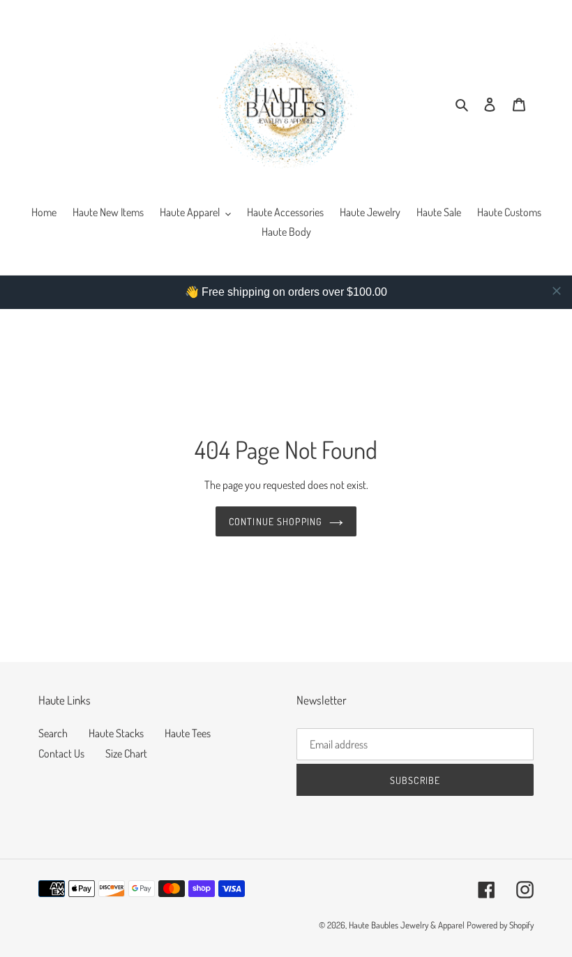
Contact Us (61, 753)
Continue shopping (275, 521)
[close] (556, 290)
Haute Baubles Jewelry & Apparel (407, 924)
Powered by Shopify (500, 924)
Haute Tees (188, 733)
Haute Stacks (116, 733)
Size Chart (126, 753)
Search (53, 733)
